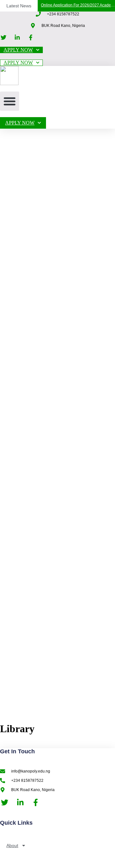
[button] (9, 101)
